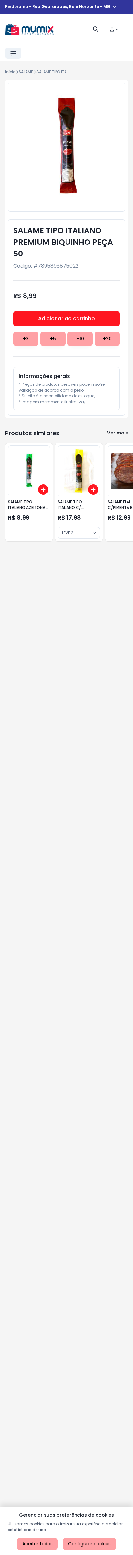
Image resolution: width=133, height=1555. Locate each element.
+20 (107, 338)
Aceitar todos (37, 1543)
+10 (80, 338)
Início (10, 72)
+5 (53, 338)
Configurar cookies (89, 1543)
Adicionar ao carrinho (66, 318)
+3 (26, 338)
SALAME (26, 72)
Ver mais (117, 433)
